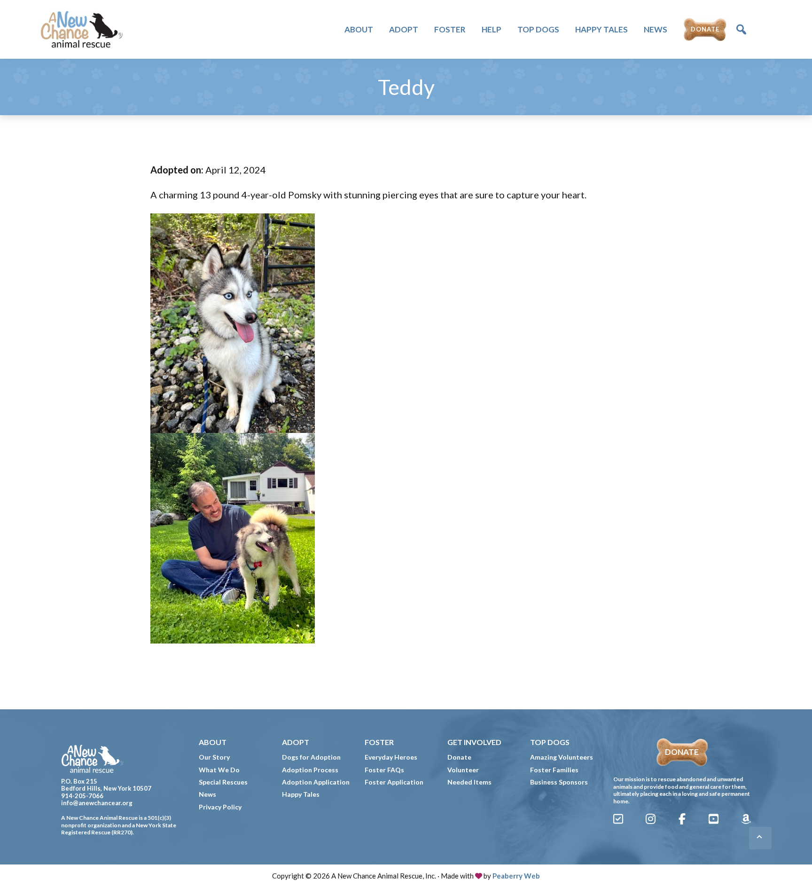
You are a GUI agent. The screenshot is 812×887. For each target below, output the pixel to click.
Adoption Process (310, 770)
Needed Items (469, 782)
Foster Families (554, 770)
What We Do (219, 770)
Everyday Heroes (391, 757)
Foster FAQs (384, 770)
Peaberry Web (516, 875)
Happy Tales (301, 794)
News (207, 794)
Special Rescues (223, 782)
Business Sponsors (559, 782)
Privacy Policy (220, 807)
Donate (459, 757)
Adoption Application (316, 782)
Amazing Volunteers (561, 757)
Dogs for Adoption (311, 757)
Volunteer (463, 770)
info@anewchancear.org (97, 803)
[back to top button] (760, 838)
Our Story (214, 757)
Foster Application (394, 782)
